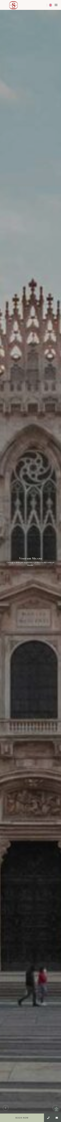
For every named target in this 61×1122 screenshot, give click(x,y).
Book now (21, 1117)
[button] (56, 5)
